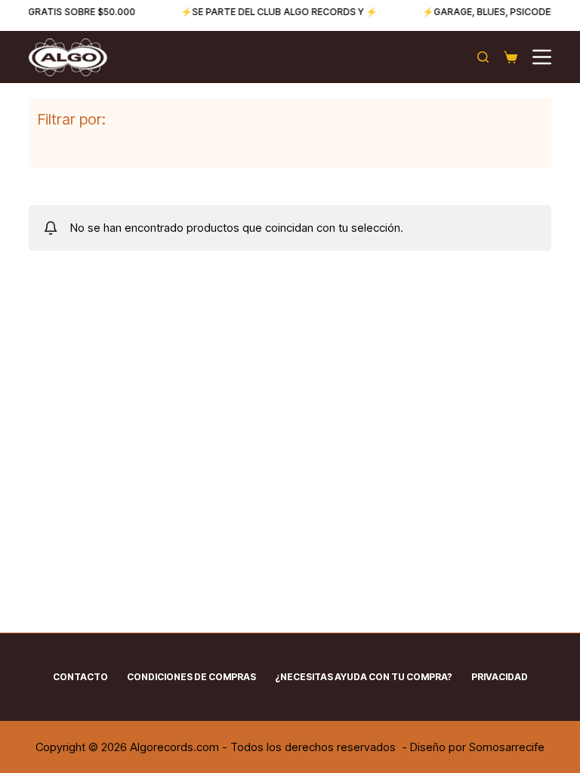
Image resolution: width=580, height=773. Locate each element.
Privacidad (499, 676)
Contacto (80, 676)
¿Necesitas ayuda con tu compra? (363, 676)
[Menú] (541, 57)
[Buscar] (483, 57)
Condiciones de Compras (191, 676)
